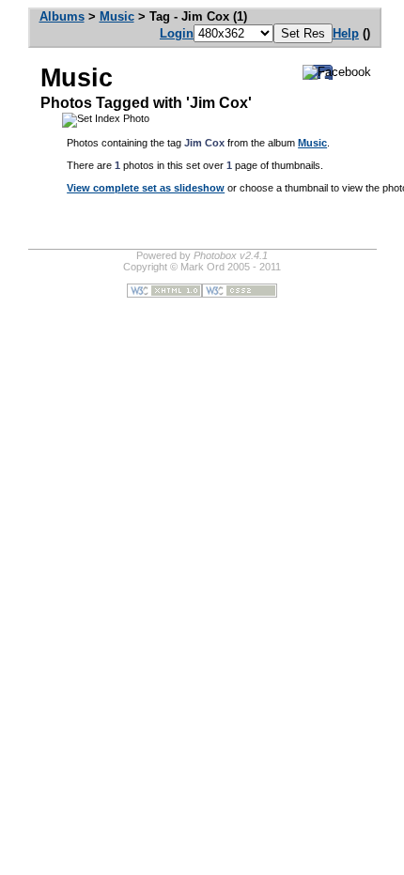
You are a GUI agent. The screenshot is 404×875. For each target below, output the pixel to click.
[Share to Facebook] (337, 72)
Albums (62, 16)
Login (177, 33)
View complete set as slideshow (146, 187)
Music (117, 16)
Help (346, 33)
